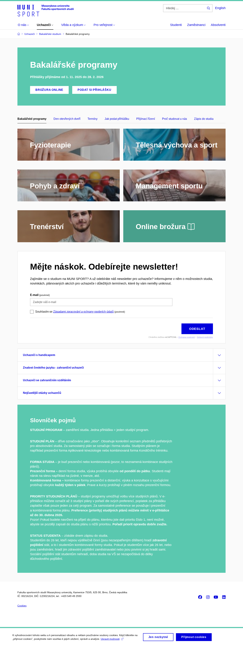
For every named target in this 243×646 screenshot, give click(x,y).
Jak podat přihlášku (117, 118)
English (220, 8)
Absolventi (218, 25)
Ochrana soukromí (186, 337)
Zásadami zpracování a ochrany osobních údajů (83, 311)
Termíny (92, 118)
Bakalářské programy (31, 118)
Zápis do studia (203, 118)
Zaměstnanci (196, 25)
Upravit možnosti (110, 638)
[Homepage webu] (45, 10)
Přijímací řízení (145, 118)
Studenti (176, 25)
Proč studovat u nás (174, 118)
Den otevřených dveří (67, 118)
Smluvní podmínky (205, 337)
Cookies (22, 605)
